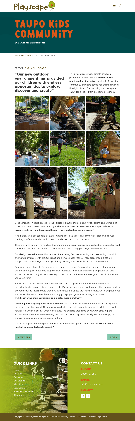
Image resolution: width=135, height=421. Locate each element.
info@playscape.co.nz (92, 384)
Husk (106, 416)
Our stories (19, 380)
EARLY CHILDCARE (35, 68)
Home (17, 55)
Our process (19, 373)
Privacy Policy (62, 416)
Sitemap (17, 395)
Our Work (26, 55)
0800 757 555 (88, 373)
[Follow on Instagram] (83, 396)
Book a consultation (23, 391)
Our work (18, 377)
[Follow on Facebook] (88, 396)
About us (18, 384)
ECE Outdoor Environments (30, 42)
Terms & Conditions (78, 416)
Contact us (19, 387)
